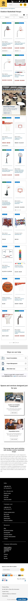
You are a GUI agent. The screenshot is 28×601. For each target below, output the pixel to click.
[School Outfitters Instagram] (4, 580)
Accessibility (5, 596)
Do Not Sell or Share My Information (10, 589)
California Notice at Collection (9, 593)
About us (6, 554)
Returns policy (7, 518)
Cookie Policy (5, 591)
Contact (9, 512)
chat (14, 376)
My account (6, 514)
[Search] (21, 5)
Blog (5, 528)
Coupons (6, 538)
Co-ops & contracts (8, 534)
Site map (6, 558)
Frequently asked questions (9, 536)
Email (6, 495)
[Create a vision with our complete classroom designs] (14, 100)
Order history (7, 516)
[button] (20, 580)
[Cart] (25, 4)
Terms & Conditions (8, 520)
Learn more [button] (13, 439)
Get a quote (15, 1)
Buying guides (7, 532)
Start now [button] (14, 412)
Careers (5, 556)
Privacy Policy (5, 587)
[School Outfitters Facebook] (3, 580)
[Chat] (19, 1)
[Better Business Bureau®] (25, 580)
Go (22, 569)
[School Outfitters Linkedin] (6, 580)
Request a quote (7, 493)
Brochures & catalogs (8, 530)
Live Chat (6, 497)
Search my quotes (7, 499)
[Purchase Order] (16, 575)
